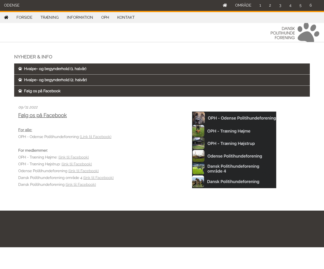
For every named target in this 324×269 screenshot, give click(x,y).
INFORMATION (80, 17)
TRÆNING (49, 17)
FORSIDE (24, 17)
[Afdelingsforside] (6, 17)
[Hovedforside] (225, 5)
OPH (105, 17)
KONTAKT (126, 17)
